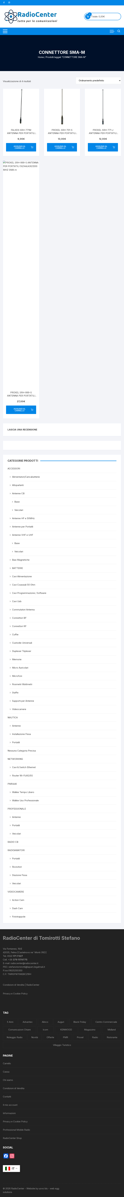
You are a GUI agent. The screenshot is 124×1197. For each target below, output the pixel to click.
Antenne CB (18, 493)
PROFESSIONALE (17, 808)
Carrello (7, 1063)
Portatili (16, 742)
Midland (112, 1029)
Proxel (80, 1037)
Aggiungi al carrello (20, 147)
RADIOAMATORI (16, 850)
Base (17, 501)
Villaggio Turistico (62, 1045)
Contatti (7, 1096)
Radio (95, 1037)
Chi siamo (8, 1080)
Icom (45, 1029)
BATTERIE (17, 568)
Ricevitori (17, 866)
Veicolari (18, 510)
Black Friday (79, 1021)
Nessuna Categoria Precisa (22, 750)
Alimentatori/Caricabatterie (26, 476)
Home (41, 57)
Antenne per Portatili (22, 526)
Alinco (45, 1021)
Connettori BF (19, 617)
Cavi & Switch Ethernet (24, 767)
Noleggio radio (15, 1037)
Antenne (16, 725)
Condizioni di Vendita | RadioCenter (21, 984)
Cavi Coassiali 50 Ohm (23, 584)
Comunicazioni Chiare (19, 1029)
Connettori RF (19, 626)
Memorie (16, 659)
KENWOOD (66, 1029)
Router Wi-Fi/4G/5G (22, 775)
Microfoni (17, 676)
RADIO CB (13, 841)
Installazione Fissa (21, 734)
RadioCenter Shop (12, 1138)
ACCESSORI (14, 468)
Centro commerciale (106, 1021)
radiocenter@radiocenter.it (24, 963)
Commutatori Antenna (23, 609)
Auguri (61, 1021)
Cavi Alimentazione (22, 576)
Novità (34, 1037)
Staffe (15, 692)
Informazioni (9, 1113)
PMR (65, 1037)
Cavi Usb (16, 601)
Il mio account (10, 1104)
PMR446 (12, 783)
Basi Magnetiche (20, 559)
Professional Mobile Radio (16, 1129)
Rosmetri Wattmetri (22, 684)
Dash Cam (17, 908)
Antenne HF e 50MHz (23, 518)
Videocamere (19, 709)
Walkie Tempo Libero (23, 792)
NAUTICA (13, 717)
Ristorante (112, 1037)
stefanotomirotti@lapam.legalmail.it (27, 966)
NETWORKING (15, 759)
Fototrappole (18, 916)
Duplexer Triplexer (21, 651)
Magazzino (89, 1029)
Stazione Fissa (19, 875)
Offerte (50, 1037)
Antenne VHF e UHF (22, 534)
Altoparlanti (18, 485)
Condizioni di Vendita (13, 1088)
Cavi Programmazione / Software (29, 593)
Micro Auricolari (20, 667)
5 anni (10, 1021)
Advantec (28, 1021)
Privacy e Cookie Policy (15, 993)
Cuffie (15, 634)
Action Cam (18, 900)
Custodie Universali (22, 642)
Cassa (6, 1071)
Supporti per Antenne (23, 700)
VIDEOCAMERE (16, 891)
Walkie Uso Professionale (25, 800)
